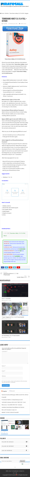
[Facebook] (14, 473)
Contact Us (21, 471)
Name (4, 366)
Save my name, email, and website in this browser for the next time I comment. (14, 381)
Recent (13, 391)
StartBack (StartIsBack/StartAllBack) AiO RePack (13, 407)
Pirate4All (5, 23)
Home (2, 13)
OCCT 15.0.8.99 (6, 298)
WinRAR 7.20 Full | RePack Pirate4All (10, 412)
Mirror (5, 235)
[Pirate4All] (15, 4)
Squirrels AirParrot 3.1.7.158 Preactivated (11, 273)
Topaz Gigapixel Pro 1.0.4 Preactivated (13, 317)
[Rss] (13, 473)
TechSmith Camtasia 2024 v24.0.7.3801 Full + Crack (14, 402)
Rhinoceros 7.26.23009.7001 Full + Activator (12, 404)
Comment (4, 351)
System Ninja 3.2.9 (21, 276)
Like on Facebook (7, 450)
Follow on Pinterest (8, 446)
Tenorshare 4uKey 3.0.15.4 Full (17, 233)
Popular (5, 391)
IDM (7, 471)
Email (3, 371)
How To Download (13, 471)
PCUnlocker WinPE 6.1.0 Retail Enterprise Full (12, 399)
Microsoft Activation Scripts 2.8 (9, 409)
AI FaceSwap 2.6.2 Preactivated (10, 335)
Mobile (6, 13)
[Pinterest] (16, 473)
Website (4, 376)
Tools (25, 23)
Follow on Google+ (8, 441)
